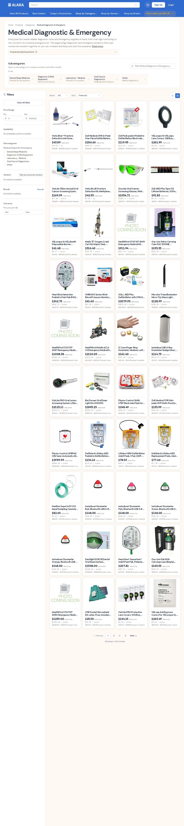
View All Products (19, 13)
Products (19, 25)
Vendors (7, 175)
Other (9, 164)
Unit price (7, 203)
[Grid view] (177, 95)
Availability (8, 129)
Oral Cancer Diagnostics (18, 161)
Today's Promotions (60, 13)
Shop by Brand (132, 13)
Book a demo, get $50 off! (158, 13)
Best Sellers (39, 13)
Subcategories (10, 143)
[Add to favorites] (78, 104)
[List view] (172, 95)
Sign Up (158, 4)
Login (171, 4)
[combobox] (63, 95)
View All (40, 189)
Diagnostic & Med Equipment (20, 155)
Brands (6, 189)
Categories (30, 25)
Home (10, 25)
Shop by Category (85, 13)
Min (4, 114)
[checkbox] (4, 152)
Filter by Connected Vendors (31, 175)
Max (25, 114)
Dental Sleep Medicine (17, 151)
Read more (97, 46)
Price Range (8, 110)
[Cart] (148, 5)
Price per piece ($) (10, 208)
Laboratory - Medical (16, 158)
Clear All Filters (23, 102)
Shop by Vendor (109, 13)
